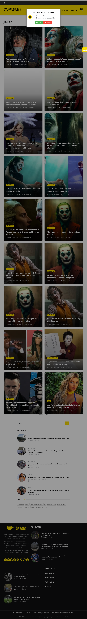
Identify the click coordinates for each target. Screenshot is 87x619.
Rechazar (48, 22)
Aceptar (38, 22)
